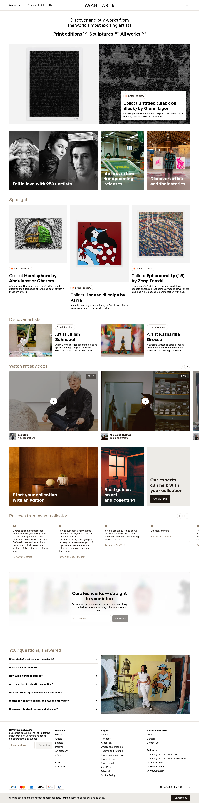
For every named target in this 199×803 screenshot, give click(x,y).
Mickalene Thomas (120, 435)
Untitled (28, 557)
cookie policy (98, 797)
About (52, 5)
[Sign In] (187, 5)
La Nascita (167, 536)
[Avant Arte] (99, 5)
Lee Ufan (23, 435)
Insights (42, 5)
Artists (21, 5)
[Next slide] (187, 366)
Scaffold (120, 545)
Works (12, 5)
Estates (32, 5)
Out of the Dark (78, 557)
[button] (53, 401)
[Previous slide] (180, 366)
